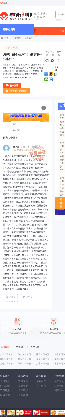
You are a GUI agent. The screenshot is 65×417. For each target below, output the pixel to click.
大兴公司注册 (6, 359)
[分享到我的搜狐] (51, 74)
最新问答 (41, 381)
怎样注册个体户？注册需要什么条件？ (62, 156)
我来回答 (14, 85)
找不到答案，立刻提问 (16, 91)
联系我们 (59, 386)
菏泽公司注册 (42, 354)
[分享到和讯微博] (51, 79)
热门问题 (41, 386)
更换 (11, 3)
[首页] (24, 16)
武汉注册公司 (24, 359)
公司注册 (5, 381)
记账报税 (5, 386)
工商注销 (23, 395)
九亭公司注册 (42, 363)
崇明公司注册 (24, 363)
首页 (61, 31)
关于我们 (59, 381)
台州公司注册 (6, 354)
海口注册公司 (24, 354)
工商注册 (23, 381)
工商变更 (5, 390)
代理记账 (23, 390)
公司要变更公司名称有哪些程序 (62, 125)
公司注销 (5, 395)
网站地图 (59, 390)
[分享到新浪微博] (55, 74)
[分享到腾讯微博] (46, 79)
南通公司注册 (6, 363)
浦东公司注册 (42, 359)
